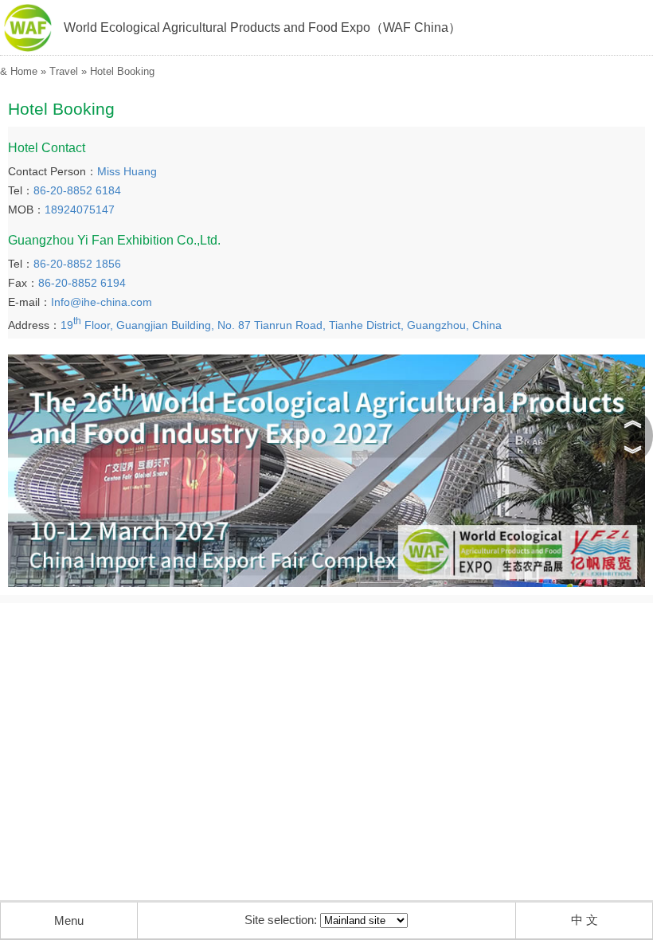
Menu (69, 920)
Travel (63, 71)
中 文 (584, 919)
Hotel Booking (122, 71)
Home (23, 71)
